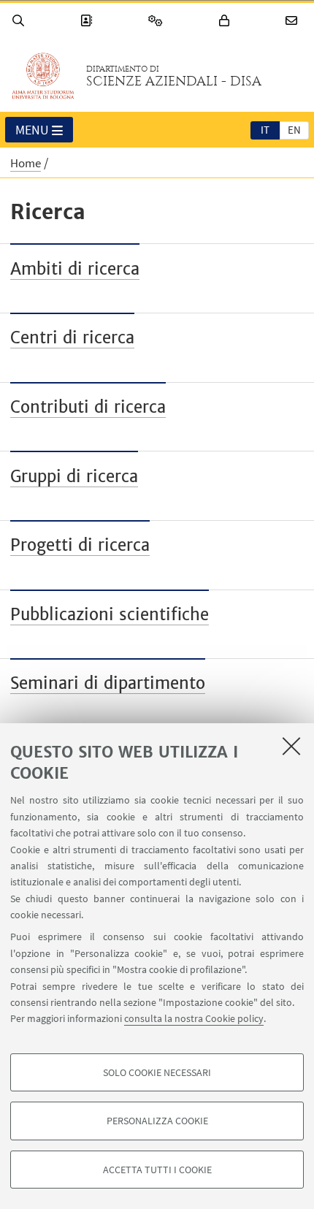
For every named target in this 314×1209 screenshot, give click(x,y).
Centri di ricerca (72, 337)
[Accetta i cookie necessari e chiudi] (291, 746)
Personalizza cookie (157, 1120)
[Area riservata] (226, 21)
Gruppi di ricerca (74, 476)
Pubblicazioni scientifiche (109, 614)
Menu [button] (32, 129)
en (294, 130)
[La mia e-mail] (293, 21)
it (265, 130)
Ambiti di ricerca (74, 269)
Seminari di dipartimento (107, 683)
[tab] (265, 129)
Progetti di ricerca (80, 545)
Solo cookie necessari (157, 1072)
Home (25, 163)
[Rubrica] (88, 21)
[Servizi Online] (157, 21)
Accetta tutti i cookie (157, 1169)
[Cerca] (20, 21)
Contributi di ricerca (88, 407)
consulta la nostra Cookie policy (194, 1018)
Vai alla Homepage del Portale (43, 76)
